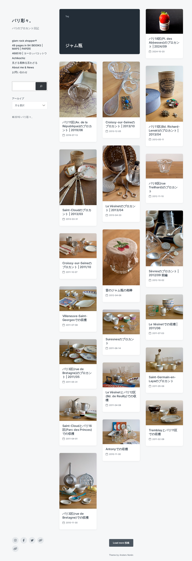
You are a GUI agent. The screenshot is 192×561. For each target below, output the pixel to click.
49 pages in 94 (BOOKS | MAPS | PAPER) (27, 47)
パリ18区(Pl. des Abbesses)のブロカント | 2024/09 (164, 42)
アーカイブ (18, 98)
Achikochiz (18, 58)
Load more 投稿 (121, 543)
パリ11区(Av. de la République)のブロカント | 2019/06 (77, 126)
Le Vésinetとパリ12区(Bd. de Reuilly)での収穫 (121, 396)
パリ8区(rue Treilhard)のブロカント (163, 187)
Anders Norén (126, 555)
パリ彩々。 (22, 20)
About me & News (23, 67)
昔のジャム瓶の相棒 (119, 290)
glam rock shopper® (24, 40)
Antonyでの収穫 (117, 449)
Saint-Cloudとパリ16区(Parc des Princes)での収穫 (77, 429)
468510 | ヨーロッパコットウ (29, 53)
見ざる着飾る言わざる (25, 62)
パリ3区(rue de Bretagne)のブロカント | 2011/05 (77, 373)
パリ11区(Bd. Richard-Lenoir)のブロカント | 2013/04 (164, 130)
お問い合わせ (19, 72)
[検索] (41, 86)
